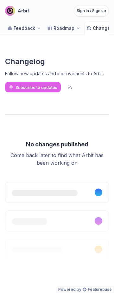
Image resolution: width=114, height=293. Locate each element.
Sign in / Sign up (91, 10)
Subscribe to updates (36, 87)
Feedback (24, 28)
